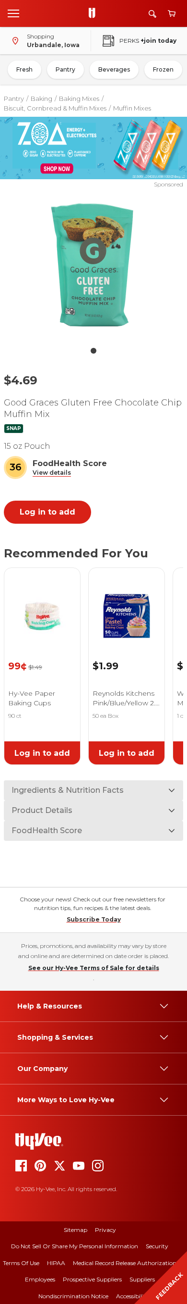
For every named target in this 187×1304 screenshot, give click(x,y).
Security (157, 1246)
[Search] (152, 13)
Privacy (105, 1229)
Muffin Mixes (132, 108)
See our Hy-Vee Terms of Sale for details (93, 968)
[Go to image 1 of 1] (93, 351)
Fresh (24, 69)
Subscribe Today (94, 919)
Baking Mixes (79, 98)
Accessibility (132, 1296)
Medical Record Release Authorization (124, 1263)
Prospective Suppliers (92, 1279)
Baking (41, 98)
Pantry (65, 69)
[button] (52, 473)
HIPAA (56, 1263)
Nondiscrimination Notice (73, 1296)
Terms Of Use (21, 1263)
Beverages (114, 69)
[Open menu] (13, 13)
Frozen (163, 69)
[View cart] (171, 14)
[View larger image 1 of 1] (94, 265)
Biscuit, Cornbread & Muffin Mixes (55, 108)
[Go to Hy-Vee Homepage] (94, 13)
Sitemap (75, 1229)
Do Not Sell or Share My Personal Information (74, 1246)
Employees (40, 1279)
